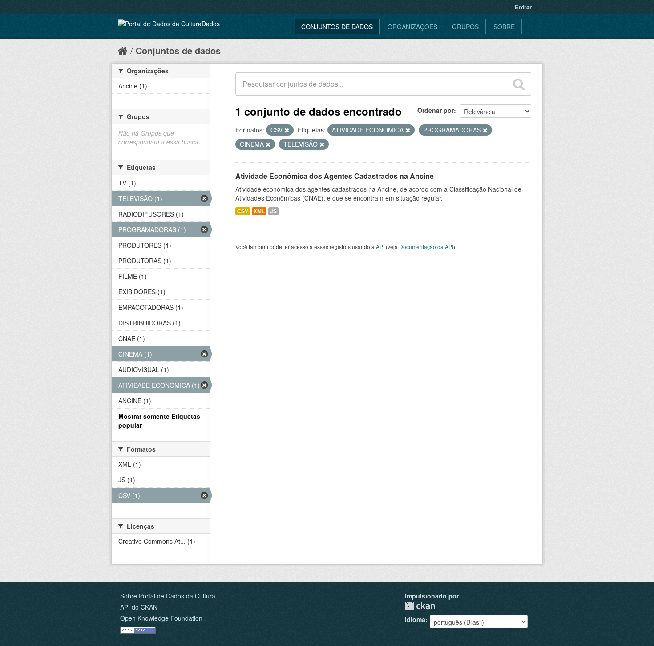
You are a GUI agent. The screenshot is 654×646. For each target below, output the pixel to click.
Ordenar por (435, 110)
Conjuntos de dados (337, 26)
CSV (242, 211)
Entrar (523, 7)
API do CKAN (138, 606)
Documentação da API (426, 246)
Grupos (465, 26)
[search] (519, 84)
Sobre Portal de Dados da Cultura (167, 595)
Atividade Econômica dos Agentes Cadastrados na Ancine (334, 176)
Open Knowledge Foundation (161, 618)
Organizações (412, 26)
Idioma (415, 619)
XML (259, 211)
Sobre (504, 26)
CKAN (420, 605)
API (380, 246)
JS (273, 211)
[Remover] (286, 130)
